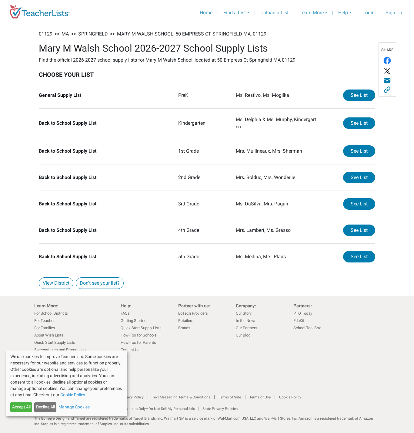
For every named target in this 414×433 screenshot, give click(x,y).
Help (343, 12)
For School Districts (51, 313)
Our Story (244, 313)
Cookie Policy (290, 397)
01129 (45, 34)
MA (65, 34)
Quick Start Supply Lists (54, 342)
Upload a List (274, 12)
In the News (246, 320)
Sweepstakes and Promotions (60, 349)
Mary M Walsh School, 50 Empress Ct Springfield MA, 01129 (191, 34)
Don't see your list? (100, 283)
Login (368, 12)
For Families (44, 328)
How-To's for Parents (138, 342)
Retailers (185, 320)
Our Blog (243, 335)
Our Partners (246, 328)
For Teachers (45, 320)
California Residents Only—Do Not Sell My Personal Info (150, 409)
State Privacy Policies (220, 409)
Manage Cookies (74, 406)
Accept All (21, 406)
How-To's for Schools (139, 335)
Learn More (311, 12)
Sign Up (394, 12)
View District (56, 283)
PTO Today (302, 313)
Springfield (93, 34)
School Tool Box (307, 328)
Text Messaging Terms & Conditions (181, 397)
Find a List (234, 12)
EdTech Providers (193, 313)
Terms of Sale (230, 397)
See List (363, 95)
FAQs (125, 313)
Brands (184, 328)
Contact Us (130, 349)
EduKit (298, 320)
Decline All (45, 406)
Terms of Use (260, 397)
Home (206, 12)
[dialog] (66, 383)
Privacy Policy (132, 397)
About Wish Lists (48, 335)
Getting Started (133, 320)
